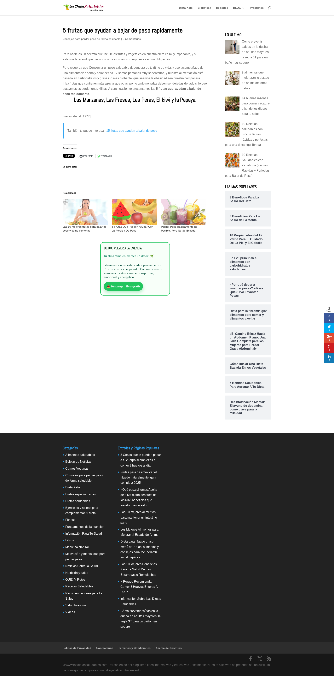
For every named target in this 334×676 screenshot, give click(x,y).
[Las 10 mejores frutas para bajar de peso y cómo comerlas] (85, 212)
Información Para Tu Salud (83, 533)
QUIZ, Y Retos (75, 579)
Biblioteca (204, 7)
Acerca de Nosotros (169, 648)
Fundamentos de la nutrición (84, 526)
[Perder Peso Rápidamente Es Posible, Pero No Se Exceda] (183, 212)
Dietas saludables (77, 501)
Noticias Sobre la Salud (81, 566)
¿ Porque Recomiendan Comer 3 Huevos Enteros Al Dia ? (139, 587)
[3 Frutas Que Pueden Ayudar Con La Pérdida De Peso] (134, 212)
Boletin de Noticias (78, 461)
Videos (70, 612)
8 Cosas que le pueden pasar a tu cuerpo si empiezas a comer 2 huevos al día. (140, 460)
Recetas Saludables (79, 586)
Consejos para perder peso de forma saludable (91, 38)
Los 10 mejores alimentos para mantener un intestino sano (138, 517)
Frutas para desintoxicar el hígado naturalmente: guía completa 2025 (138, 477)
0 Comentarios (132, 38)
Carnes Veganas (76, 468)
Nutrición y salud (76, 572)
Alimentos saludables (80, 454)
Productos (257, 7)
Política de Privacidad (77, 648)
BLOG (237, 7)
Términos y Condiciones (134, 648)
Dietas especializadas (80, 494)
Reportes (222, 7)
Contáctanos (104, 648)
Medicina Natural (77, 547)
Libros (69, 540)
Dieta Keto (186, 7)
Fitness (70, 519)
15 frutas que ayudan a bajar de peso (131, 130)
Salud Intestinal (76, 605)
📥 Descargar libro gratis (123, 286)
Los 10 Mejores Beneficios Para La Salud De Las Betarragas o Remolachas (138, 569)
